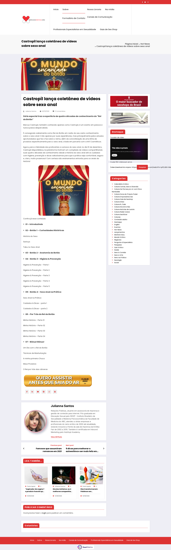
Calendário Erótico (121, 184)
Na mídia (109, 9)
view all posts (56, 437)
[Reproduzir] (113, 170)
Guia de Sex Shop (108, 29)
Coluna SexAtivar (120, 214)
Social (116, 262)
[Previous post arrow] (23, 448)
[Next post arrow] (103, 448)
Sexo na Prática (120, 257)
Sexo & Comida (120, 252)
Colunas (117, 217)
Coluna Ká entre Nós (122, 207)
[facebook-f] (142, 2)
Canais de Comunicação (99, 17)
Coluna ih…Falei (120, 204)
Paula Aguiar (31, 486)
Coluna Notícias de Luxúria (124, 209)
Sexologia (118, 260)
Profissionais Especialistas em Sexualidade (74, 29)
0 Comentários (60, 111)
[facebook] (27, 392)
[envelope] (38, 392)
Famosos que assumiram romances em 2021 (49, 450)
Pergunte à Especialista (123, 242)
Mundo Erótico (119, 237)
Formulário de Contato (73, 18)
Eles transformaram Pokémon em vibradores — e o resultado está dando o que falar (90, 490)
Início (56, 9)
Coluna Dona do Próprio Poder (126, 194)
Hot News (118, 230)
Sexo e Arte (118, 255)
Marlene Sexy (119, 235)
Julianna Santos (30, 111)
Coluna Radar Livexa (122, 212)
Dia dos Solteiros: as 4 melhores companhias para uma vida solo (62, 490)
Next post (70, 445)
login (44, 513)
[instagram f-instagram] (148, 2)
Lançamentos (119, 232)
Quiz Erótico (118, 247)
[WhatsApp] (49, 392)
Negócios (117, 240)
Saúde (116, 250)
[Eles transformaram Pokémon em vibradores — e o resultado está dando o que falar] (91, 475)
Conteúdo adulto (120, 219)
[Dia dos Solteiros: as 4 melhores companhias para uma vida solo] (63, 475)
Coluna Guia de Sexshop (123, 199)
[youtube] (145, 2)
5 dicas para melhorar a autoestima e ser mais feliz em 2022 (81, 450)
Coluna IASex (119, 202)
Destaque (118, 222)
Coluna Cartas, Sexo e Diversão (126, 187)
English (117, 224)
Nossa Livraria (94, 9)
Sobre (65, 9)
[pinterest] (44, 392)
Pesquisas (118, 245)
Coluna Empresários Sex (123, 197)
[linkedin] (32, 392)
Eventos (117, 227)
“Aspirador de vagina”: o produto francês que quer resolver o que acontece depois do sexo (35, 490)
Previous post (56, 445)
